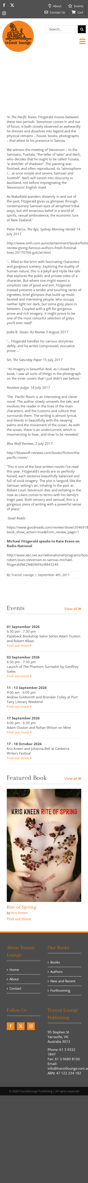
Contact (15, 988)
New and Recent (62, 981)
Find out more (18, 645)
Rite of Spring (21, 907)
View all (71, 609)
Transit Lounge (22, 575)
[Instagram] (31, 1026)
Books (55, 962)
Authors (56, 971)
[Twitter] (21, 1026)
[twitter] (12, 5)
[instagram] (4, 13)
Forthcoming (60, 990)
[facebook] (4, 5)
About (14, 979)
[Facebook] (10, 1026)
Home (14, 969)
